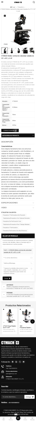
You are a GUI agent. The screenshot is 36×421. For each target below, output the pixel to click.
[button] (32, 321)
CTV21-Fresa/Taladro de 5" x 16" (9, 326)
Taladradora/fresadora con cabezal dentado (16, 218)
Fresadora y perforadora (10, 227)
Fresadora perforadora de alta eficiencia (15, 230)
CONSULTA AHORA (9, 130)
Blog (21, 412)
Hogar (13, 7)
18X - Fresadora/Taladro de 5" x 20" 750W (26, 326)
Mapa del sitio (15, 412)
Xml (25, 412)
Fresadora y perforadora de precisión (14, 215)
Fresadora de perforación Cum (12, 221)
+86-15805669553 (13, 402)
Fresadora (21, 7)
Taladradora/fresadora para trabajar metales (16, 224)
